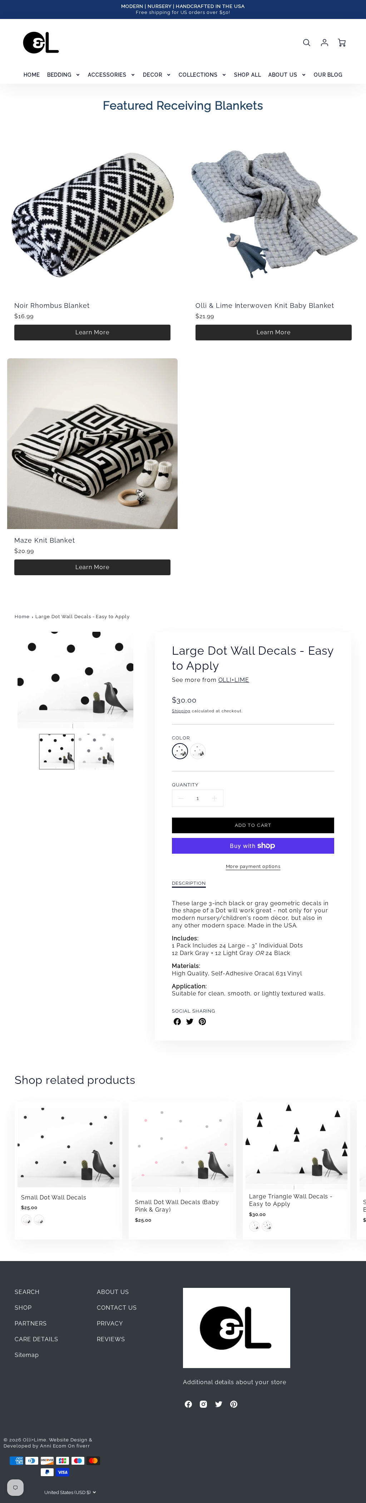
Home (22, 616)
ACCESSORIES (107, 75)
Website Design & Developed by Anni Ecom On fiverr (48, 1443)
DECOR (152, 75)
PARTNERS (31, 1323)
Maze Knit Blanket (44, 540)
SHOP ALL (247, 75)
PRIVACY (110, 1323)
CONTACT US (117, 1307)
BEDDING (59, 75)
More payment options (253, 866)
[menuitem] (32, 75)
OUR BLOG (328, 75)
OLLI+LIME (233, 680)
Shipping (181, 710)
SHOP (23, 1307)
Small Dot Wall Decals (53, 1197)
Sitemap (27, 1355)
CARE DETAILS (36, 1339)
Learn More (92, 332)
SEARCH (27, 1292)
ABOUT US (282, 75)
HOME (32, 75)
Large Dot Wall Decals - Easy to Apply (82, 616)
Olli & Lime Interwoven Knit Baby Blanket (265, 305)
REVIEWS (111, 1339)
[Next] (142, 680)
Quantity (185, 784)
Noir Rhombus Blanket (52, 305)
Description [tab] (189, 883)
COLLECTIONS (198, 75)
